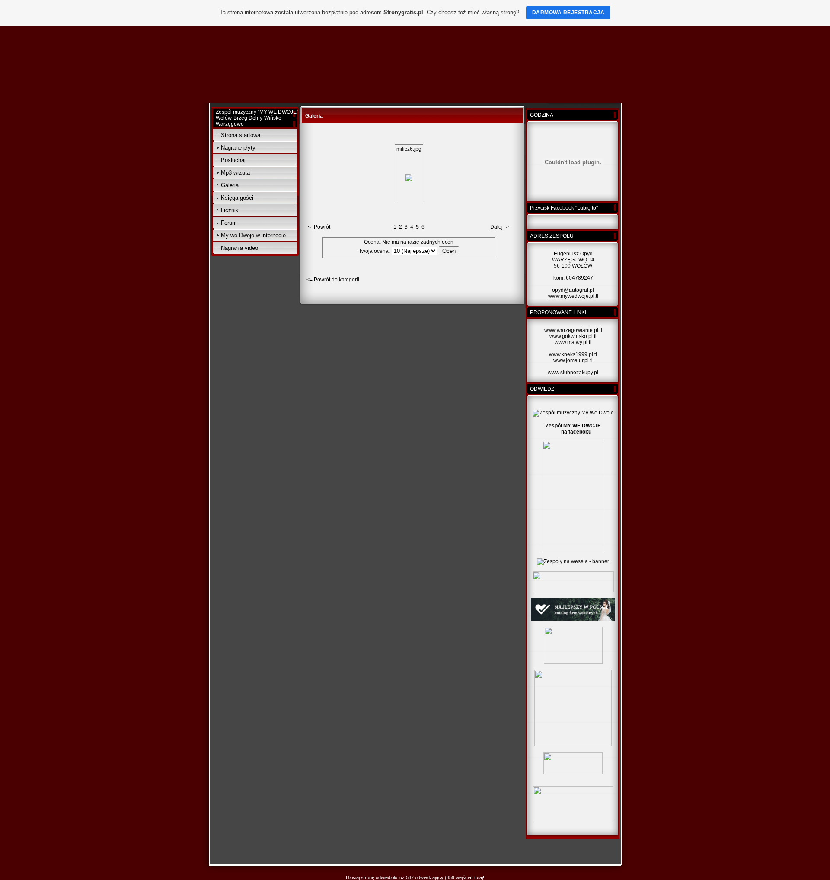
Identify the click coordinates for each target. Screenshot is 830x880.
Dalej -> (499, 227)
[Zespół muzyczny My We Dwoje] (573, 413)
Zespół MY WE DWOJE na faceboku (573, 429)
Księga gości (237, 197)
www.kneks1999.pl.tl (573, 354)
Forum (229, 223)
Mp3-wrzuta (235, 172)
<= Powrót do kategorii (332, 280)
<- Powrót (319, 227)
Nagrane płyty (238, 147)
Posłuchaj (233, 160)
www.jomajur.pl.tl (573, 360)
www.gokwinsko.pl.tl (573, 336)
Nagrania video (239, 248)
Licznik (230, 210)
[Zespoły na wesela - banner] (573, 561)
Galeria (230, 185)
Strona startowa (240, 135)
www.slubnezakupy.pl (573, 373)
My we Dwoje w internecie (253, 235)
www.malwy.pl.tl (573, 342)
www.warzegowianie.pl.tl (573, 330)
